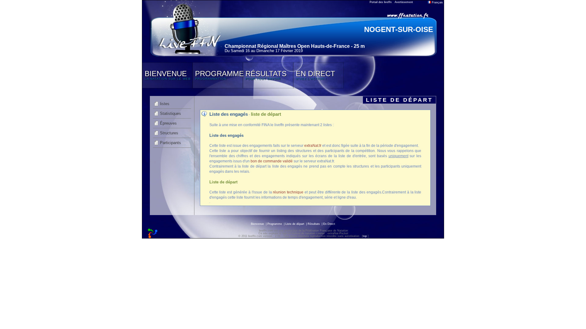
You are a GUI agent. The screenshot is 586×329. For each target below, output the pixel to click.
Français (437, 2)
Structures (169, 133)
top (365, 236)
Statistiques (170, 113)
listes (164, 103)
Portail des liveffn (381, 2)
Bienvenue (257, 223)
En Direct (329, 223)
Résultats (314, 223)
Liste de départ (294, 223)
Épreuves (168, 123)
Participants (170, 142)
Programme (274, 223)
